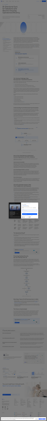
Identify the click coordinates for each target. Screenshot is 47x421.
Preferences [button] (14, 419)
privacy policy (24, 212)
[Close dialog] (37, 203)
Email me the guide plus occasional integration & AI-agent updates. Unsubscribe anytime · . (30, 212)
